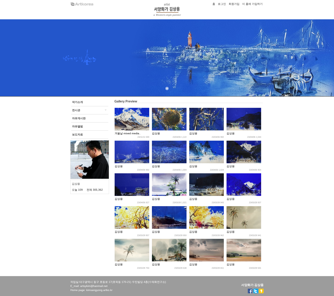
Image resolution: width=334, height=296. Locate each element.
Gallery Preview (125, 101)
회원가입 (234, 3)
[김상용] (169, 129)
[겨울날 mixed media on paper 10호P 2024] (132, 129)
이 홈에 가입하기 (252, 3)
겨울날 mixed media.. (128, 133)
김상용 (156, 133)
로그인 (222, 3)
